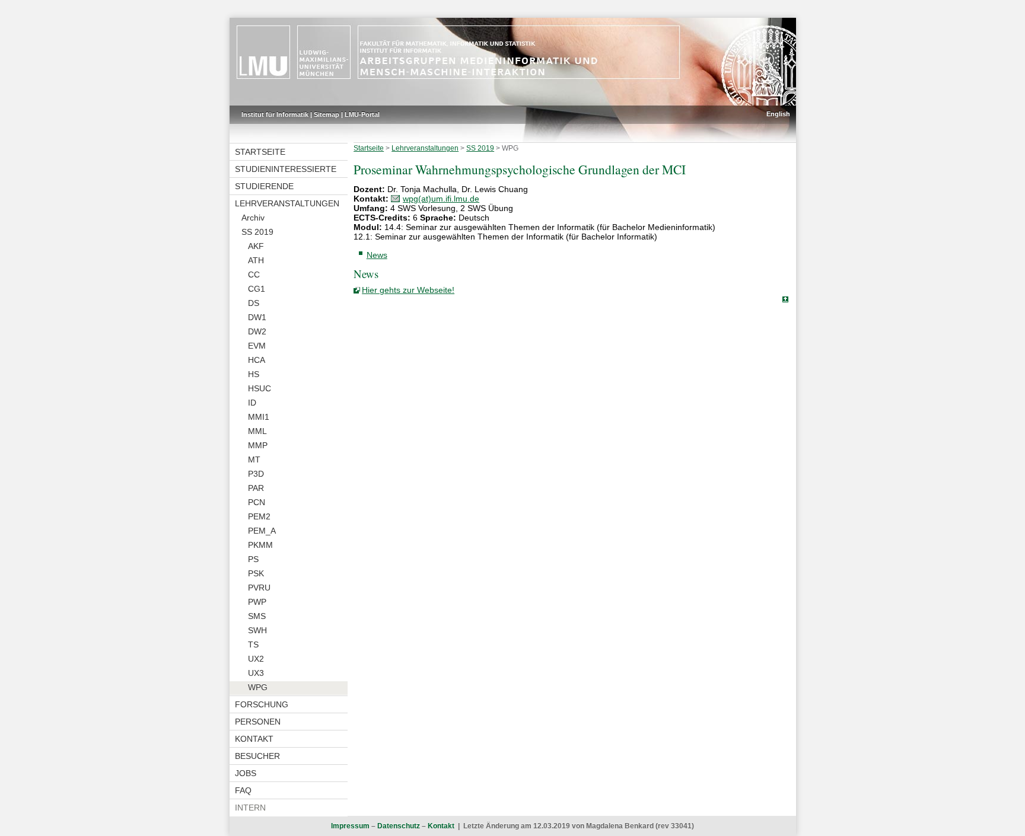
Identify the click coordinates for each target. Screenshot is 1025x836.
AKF (256, 246)
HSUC (259, 388)
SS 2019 (257, 232)
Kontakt (254, 739)
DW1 (257, 317)
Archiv (253, 217)
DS (253, 303)
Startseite (260, 152)
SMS (257, 616)
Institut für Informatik (274, 114)
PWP (257, 602)
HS (253, 374)
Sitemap (326, 114)
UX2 (256, 658)
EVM (257, 345)
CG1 (256, 288)
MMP (258, 445)
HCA (256, 360)
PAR (256, 488)
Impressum (350, 826)
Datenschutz (398, 826)
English (778, 113)
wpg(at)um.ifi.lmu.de (441, 198)
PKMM (260, 545)
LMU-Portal (362, 114)
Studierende (264, 186)
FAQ (243, 790)
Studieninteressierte (285, 169)
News (377, 255)
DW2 (257, 331)
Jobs (245, 773)
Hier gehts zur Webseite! (408, 290)
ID (252, 402)
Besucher (257, 756)
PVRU (259, 587)
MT (254, 459)
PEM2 (259, 516)
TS (253, 644)
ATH (256, 260)
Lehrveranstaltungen (287, 203)
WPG (258, 687)
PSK (256, 573)
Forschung (261, 704)
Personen (258, 721)
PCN (256, 502)
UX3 (256, 673)
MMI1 (258, 417)
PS (253, 559)
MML (257, 431)
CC (254, 274)
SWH (257, 630)
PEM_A (262, 530)
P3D (256, 473)
